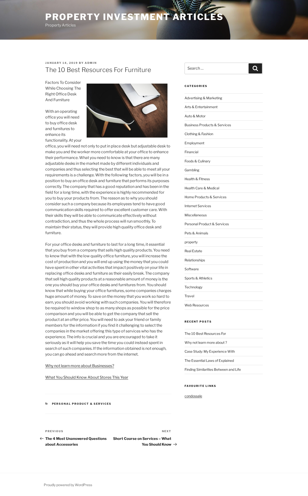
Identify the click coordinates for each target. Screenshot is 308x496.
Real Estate (193, 251)
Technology (193, 287)
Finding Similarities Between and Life (213, 369)
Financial (191, 152)
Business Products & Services (208, 125)
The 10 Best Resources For (205, 333)
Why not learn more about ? (206, 342)
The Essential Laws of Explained (209, 360)
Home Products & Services (205, 197)
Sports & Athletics (198, 278)
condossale (193, 396)
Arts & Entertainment (201, 107)
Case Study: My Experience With (210, 351)
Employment (194, 143)
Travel (189, 296)
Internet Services (198, 206)
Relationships (195, 260)
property (191, 242)
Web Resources (197, 305)
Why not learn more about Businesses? (79, 366)
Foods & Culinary (197, 161)
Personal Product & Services (82, 403)
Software (192, 269)
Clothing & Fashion (199, 134)
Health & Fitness (197, 179)
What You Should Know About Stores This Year (86, 377)
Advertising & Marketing (203, 98)
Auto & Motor (195, 116)
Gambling (192, 170)
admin (91, 63)
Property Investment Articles (134, 17)
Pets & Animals (196, 233)
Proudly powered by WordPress (68, 485)
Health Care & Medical (202, 188)
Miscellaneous (196, 215)
